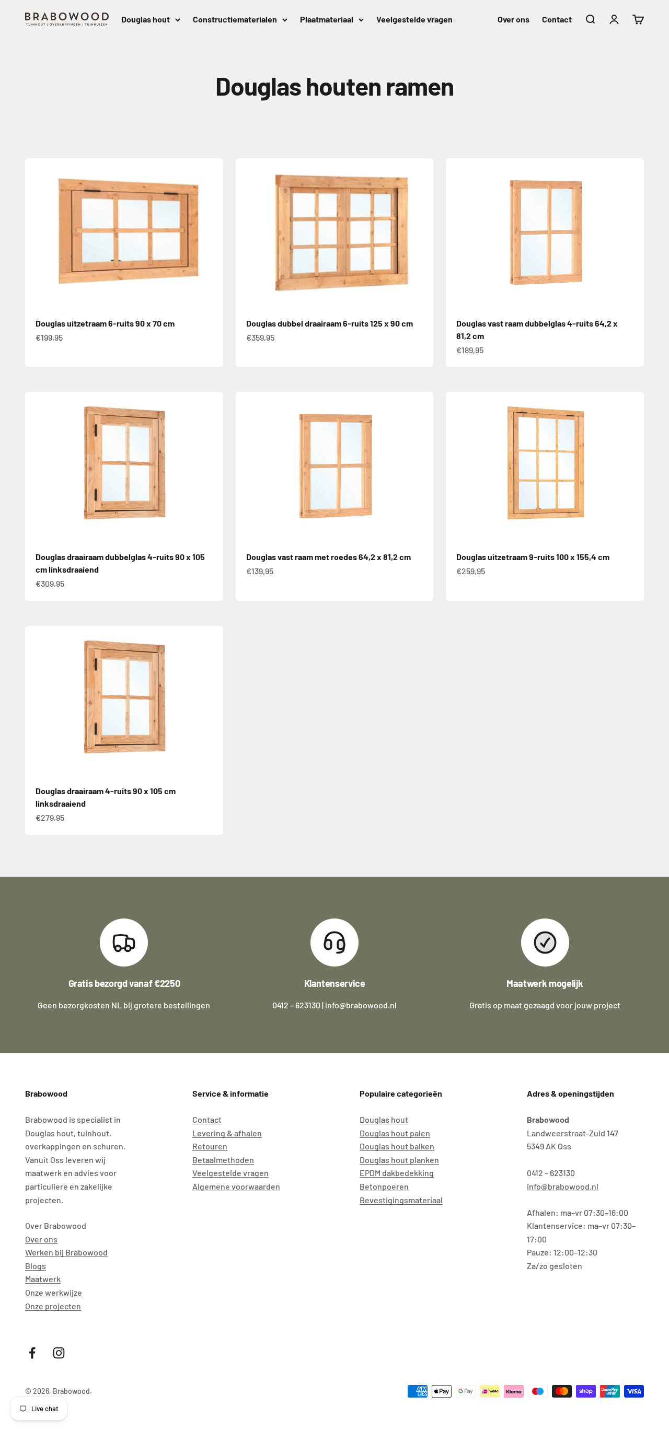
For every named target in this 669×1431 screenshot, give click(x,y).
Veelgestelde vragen (414, 19)
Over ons (513, 19)
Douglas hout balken (397, 1146)
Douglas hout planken (399, 1160)
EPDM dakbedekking (397, 1173)
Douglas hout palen (395, 1133)
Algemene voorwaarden (236, 1186)
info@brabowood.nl (562, 1186)
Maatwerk (43, 1279)
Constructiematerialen (235, 19)
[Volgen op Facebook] (32, 1353)
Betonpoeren (384, 1186)
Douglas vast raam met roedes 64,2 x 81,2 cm (328, 557)
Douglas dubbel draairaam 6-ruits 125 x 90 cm (329, 323)
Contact (557, 19)
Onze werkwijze (53, 1292)
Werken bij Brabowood (66, 1252)
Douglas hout (145, 19)
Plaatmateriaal (326, 19)
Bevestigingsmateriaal (401, 1200)
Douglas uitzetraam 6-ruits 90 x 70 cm (105, 323)
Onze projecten (53, 1306)
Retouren (209, 1146)
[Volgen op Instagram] (59, 1353)
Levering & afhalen (227, 1133)
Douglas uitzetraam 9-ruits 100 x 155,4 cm (532, 557)
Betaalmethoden (223, 1160)
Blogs (35, 1266)
